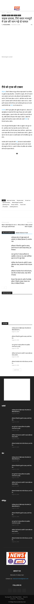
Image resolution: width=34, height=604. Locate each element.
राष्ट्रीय (15, 15)
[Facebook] (7, 214)
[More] (31, 214)
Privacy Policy (20, 599)
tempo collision (14, 204)
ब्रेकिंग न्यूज (9, 12)
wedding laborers (14, 206)
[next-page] (6, 288)
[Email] (19, 214)
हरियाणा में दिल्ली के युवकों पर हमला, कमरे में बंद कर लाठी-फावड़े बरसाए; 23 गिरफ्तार (21, 248)
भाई (17, 142)
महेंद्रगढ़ (8, 15)
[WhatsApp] (3, 214)
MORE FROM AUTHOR (22, 232)
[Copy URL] (27, 214)
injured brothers (6, 202)
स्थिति (26, 119)
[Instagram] (14, 590)
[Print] (23, 214)
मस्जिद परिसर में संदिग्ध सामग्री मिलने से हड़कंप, (25, 225)
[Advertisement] (17, 3)
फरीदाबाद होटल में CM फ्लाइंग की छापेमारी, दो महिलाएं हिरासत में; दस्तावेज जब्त (21, 239)
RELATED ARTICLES (8, 232)
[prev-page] (3, 288)
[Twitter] (11, 214)
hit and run (27, 200)
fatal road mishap (11, 200)
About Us (25, 597)
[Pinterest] (15, 214)
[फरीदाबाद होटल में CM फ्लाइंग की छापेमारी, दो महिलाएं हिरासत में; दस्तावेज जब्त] (6, 239)
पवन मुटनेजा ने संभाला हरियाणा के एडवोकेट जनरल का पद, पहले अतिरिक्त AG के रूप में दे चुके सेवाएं (21, 256)
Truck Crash (23, 204)
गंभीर (11, 105)
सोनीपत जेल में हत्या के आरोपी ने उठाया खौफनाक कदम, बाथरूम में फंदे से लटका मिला (21, 264)
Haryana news (20, 200)
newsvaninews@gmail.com (20, 578)
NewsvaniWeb (6, 24)
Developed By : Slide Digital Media (13, 597)
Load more (16, 370)
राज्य (12, 15)
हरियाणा (19, 15)
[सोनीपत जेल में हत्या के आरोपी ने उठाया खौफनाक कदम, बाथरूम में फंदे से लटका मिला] (6, 265)
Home (3, 12)
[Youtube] (24, 590)
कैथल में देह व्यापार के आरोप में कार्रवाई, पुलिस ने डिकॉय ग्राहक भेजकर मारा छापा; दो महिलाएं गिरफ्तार (21, 281)
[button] (3, 8)
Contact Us (13, 599)
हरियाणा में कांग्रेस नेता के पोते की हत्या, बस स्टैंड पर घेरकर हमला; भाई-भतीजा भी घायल (21, 273)
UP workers (5, 206)
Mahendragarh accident (17, 202)
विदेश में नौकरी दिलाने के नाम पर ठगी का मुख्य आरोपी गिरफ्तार (9, 225)
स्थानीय (3, 110)
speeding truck (6, 204)
